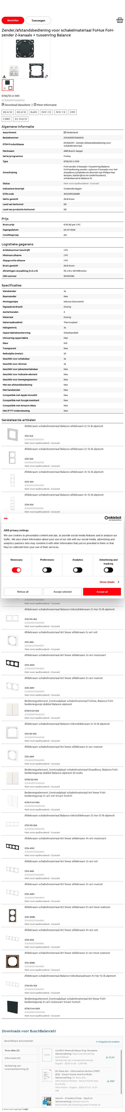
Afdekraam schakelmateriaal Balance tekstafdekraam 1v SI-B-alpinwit (67, 723)
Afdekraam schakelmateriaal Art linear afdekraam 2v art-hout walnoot (67, 907)
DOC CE (46, 112)
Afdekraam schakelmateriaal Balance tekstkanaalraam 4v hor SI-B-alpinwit (70, 975)
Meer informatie (47, 104)
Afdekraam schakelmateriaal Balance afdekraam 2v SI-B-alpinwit (64, 448)
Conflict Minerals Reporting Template (76, 1050)
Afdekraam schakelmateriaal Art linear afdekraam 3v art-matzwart (65, 655)
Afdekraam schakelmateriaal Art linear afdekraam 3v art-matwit (64, 884)
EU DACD (21, 119)
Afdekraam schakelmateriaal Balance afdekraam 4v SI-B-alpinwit (64, 494)
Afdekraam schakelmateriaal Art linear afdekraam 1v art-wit (61, 632)
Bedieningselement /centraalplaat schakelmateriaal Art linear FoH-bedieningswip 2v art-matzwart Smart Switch (65, 1000)
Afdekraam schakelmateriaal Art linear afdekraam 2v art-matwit (64, 678)
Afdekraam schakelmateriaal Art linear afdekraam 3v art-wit (61, 861)
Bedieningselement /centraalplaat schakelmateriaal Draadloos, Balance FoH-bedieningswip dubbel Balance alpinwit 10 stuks (71, 771)
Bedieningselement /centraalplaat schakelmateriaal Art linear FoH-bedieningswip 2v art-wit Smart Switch (65, 794)
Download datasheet (17, 104)
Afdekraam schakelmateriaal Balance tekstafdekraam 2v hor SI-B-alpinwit (70, 609)
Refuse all (22, 591)
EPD (72, 112)
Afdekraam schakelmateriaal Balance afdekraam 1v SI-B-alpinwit (64, 426)
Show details (107, 581)
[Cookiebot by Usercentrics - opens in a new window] (107, 518)
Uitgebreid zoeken (108, 1041)
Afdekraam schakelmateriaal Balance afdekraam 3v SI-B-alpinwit (64, 471)
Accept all (102, 591)
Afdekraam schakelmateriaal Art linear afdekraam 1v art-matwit (64, 746)
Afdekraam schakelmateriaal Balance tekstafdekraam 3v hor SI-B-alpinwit (70, 815)
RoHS (33, 112)
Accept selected (63, 591)
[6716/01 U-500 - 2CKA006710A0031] (46, 76)
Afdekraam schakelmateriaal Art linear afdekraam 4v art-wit (61, 930)
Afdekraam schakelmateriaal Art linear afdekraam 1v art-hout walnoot (67, 952)
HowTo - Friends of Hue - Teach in (74, 1098)
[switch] (47, 569)
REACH (7, 112)
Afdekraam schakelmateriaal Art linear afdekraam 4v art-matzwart (65, 838)
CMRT (6, 119)
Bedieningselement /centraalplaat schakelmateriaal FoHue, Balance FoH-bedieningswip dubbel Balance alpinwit (69, 702)
